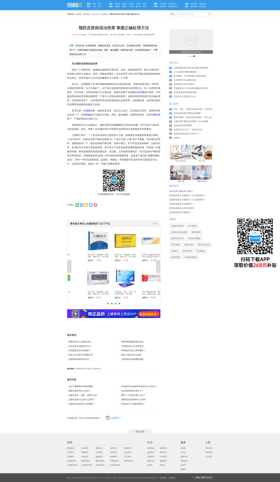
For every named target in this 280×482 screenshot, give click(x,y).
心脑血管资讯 (72, 465)
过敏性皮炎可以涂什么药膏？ (82, 399)
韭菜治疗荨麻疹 (194, 238)
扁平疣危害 (175, 257)
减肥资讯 (150, 452)
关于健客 (162, 478)
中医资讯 (150, 457)
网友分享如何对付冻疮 (131, 355)
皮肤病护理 (172, 6)
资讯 (94, 4)
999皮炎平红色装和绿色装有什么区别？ (139, 386)
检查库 (183, 469)
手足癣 (138, 4)
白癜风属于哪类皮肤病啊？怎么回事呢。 (192, 121)
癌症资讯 (113, 452)
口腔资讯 (70, 452)
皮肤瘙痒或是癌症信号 (79, 359)
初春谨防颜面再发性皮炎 (132, 342)
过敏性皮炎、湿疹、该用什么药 (83, 395)
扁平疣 (138, 6)
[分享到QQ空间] (86, 205)
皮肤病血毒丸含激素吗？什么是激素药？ (187, 200)
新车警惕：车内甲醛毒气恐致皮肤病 (190, 76)
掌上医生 (113, 35)
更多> (155, 224)
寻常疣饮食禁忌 (191, 257)
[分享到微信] (77, 205)
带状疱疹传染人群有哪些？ (133, 350)
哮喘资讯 (84, 452)
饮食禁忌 (163, 6)
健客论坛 (150, 461)
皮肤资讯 (127, 452)
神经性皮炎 (187, 251)
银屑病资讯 (85, 461)
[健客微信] (255, 242)
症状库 (183, 465)
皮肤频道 (80, 5)
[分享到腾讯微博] (82, 205)
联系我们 (172, 478)
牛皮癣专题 (96, 369)
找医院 (162, 465)
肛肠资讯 (70, 457)
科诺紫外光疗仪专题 (83, 369)
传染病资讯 (71, 461)
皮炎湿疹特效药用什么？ (132, 391)
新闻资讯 (163, 448)
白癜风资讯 (100, 465)
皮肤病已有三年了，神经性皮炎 (188, 129)
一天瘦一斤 (129, 35)
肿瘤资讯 (70, 448)
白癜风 (117, 4)
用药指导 (184, 461)
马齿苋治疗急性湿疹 (179, 232)
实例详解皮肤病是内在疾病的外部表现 (191, 68)
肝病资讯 (84, 448)
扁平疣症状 (196, 232)
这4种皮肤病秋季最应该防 (185, 92)
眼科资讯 (99, 448)
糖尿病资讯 (100, 461)
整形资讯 (163, 452)
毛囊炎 (124, 6)
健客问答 (184, 457)
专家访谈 (202, 4)
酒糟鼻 (117, 6)
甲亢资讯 (127, 457)
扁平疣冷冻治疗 (204, 245)
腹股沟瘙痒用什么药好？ (80, 391)
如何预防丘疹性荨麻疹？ (80, 350)
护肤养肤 (171, 4)
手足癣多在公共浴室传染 (132, 346)
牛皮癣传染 (200, 251)
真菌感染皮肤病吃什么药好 (133, 399)
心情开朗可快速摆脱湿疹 (132, 359)
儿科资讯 (99, 452)
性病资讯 (84, 457)
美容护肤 (151, 35)
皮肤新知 (193, 4)
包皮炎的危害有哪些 (183, 125)
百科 (94, 6)
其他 (144, 6)
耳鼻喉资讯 (114, 461)
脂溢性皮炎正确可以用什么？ (187, 134)
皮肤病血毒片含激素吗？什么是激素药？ (187, 195)
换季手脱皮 (189, 245)
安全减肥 (137, 35)
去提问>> (116, 417)
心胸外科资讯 (86, 465)
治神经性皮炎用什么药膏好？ (82, 404)
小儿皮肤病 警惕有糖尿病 (185, 72)
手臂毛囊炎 (175, 245)
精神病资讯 (128, 461)
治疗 (99, 6)
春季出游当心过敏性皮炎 (80, 342)
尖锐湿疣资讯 (115, 465)
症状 (99, 4)
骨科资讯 (113, 448)
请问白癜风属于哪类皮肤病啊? (187, 113)
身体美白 (174, 251)
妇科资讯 (208, 452)
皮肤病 (177, 138)
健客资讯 (150, 448)
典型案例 (193, 6)
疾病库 (183, 448)
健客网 (78, 14)
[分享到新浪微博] (95, 205)
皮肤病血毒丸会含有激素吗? (182, 208)
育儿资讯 (208, 457)
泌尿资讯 (113, 457)
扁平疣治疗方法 (177, 238)
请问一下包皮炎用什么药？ (133, 395)
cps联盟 (144, 35)
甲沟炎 (131, 6)
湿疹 (144, 4)
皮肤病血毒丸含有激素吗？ (181, 204)
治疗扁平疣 (192, 226)
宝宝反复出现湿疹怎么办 (80, 346)
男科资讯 (208, 448)
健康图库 (163, 461)
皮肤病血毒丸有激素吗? (179, 212)
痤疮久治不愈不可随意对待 (81, 355)
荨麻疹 (124, 4)
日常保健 (163, 4)
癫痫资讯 (99, 457)
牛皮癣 (131, 4)
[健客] (72, 5)
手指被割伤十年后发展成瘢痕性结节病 (191, 88)
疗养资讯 (163, 457)
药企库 (183, 452)
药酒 (141, 92)
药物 (88, 114)
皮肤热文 (202, 6)
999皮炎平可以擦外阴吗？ (133, 404)
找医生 (150, 465)
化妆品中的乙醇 (177, 226)
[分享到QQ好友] (91, 205)
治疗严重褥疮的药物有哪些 (81, 386)
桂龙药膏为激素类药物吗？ (181, 191)
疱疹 (126, 159)
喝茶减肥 (121, 35)
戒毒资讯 (127, 448)
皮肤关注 (95, 14)
